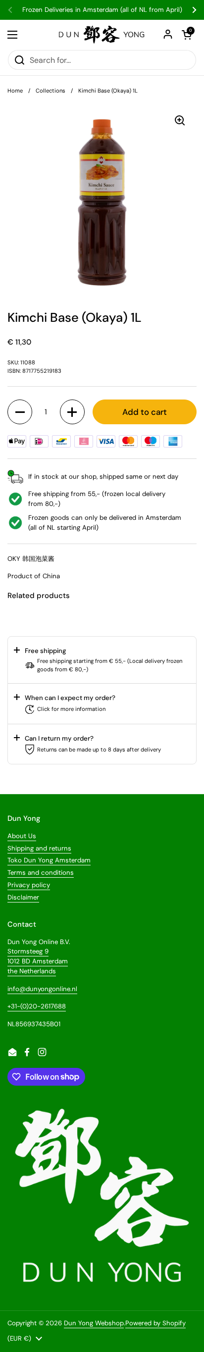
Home (15, 90)
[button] (19, 412)
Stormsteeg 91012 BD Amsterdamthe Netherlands (37, 961)
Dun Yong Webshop (94, 1323)
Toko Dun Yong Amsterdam (49, 860)
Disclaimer (23, 897)
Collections (50, 90)
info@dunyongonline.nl (42, 989)
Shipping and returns (39, 848)
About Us (21, 836)
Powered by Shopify (155, 1323)
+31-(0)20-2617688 (36, 1006)
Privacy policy (28, 885)
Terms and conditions (40, 872)
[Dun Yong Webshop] (102, 35)
